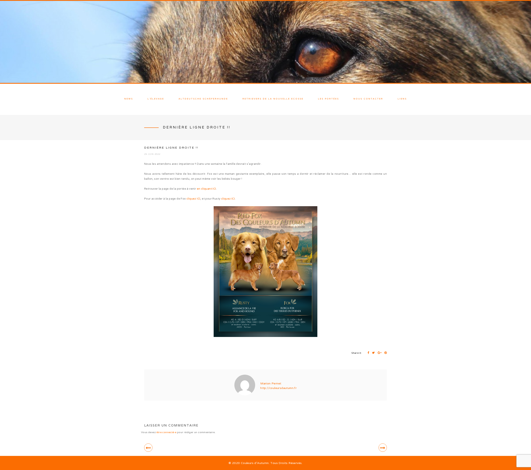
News (128, 98)
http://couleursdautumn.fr (278, 388)
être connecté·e (166, 432)
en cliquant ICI (206, 188)
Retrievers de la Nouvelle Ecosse (272, 98)
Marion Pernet (270, 383)
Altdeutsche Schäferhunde (203, 98)
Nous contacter (368, 98)
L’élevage (155, 98)
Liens (402, 98)
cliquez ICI (193, 198)
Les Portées (328, 98)
